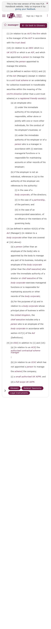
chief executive (33, 269)
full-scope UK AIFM (25, 382)
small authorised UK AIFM (28, 377)
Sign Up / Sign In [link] (34, 16)
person (26, 57)
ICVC (33, 362)
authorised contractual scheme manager (25, 351)
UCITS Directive (14, 94)
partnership (39, 200)
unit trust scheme (19, 80)
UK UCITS (11, 52)
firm (38, 34)
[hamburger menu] (3, 16)
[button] (5, 390)
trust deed (20, 43)
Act (14, 76)
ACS (33, 347)
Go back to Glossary (35, 25)
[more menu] (47, 15)
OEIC (31, 48)
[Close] (47, 3)
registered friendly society (32, 98)
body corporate (22, 195)
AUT (29, 34)
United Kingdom (22, 315)
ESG (15, 343)
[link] (15, 16)
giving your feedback (25, 9)
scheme (18, 371)
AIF (32, 52)
